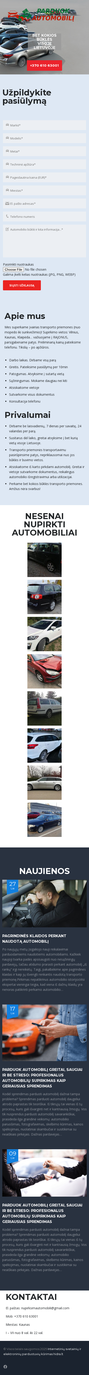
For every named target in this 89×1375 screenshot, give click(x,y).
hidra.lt (58, 1354)
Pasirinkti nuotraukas (18, 264)
